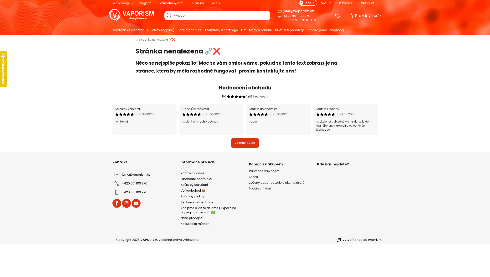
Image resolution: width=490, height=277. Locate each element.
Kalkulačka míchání (195, 224)
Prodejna (198, 3)
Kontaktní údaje (192, 173)
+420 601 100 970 (296, 16)
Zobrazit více (245, 143)
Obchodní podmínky (196, 179)
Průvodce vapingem (264, 171)
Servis (253, 177)
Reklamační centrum (197, 202)
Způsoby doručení (194, 185)
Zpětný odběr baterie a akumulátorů (276, 183)
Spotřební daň (260, 188)
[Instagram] (126, 203)
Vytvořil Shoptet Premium (362, 240)
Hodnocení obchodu (245, 87)
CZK (324, 3)
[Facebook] (116, 203)
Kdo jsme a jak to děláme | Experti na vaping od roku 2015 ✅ (208, 210)
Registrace (367, 3)
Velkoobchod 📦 (193, 190)
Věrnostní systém (171, 3)
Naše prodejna (192, 218)
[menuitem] (126, 30)
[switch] (308, 3)
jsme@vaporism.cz (298, 11)
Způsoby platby (192, 196)
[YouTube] (136, 203)
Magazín (145, 3)
